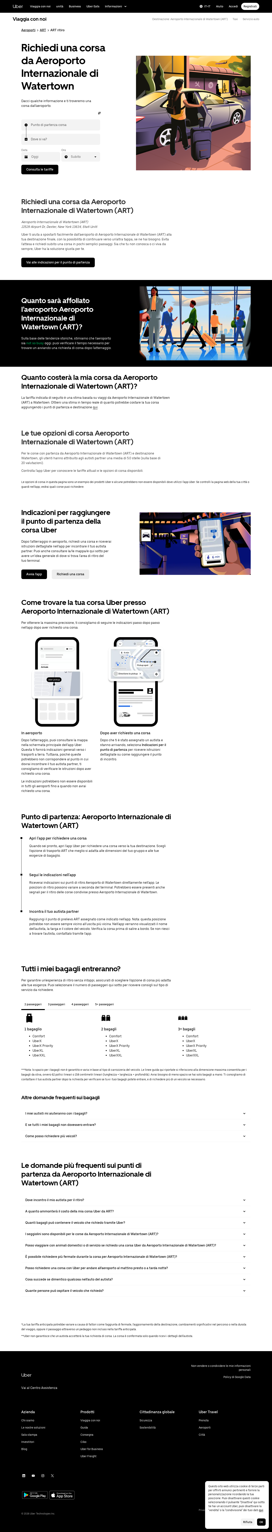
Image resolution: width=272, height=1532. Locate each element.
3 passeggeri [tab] (56, 1004)
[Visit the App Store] (62, 1495)
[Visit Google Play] (35, 1495)
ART (43, 30)
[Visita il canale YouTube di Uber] (33, 1475)
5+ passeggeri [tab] (104, 1004)
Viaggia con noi (40, 6)
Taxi (235, 19)
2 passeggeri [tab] (33, 1004)
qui (95, 407)
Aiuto (219, 6)
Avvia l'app (34, 574)
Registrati (250, 6)
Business (75, 6)
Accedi (233, 6)
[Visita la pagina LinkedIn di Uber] (23, 1475)
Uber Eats (92, 6)
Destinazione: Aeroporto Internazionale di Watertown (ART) (190, 19)
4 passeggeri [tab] (80, 1004)
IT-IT (207, 6)
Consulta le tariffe (39, 169)
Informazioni (113, 6)
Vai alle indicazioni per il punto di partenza (58, 262)
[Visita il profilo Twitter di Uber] (52, 1475)
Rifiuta (247, 1522)
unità (59, 6)
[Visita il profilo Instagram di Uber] (43, 1475)
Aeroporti (28, 30)
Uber (18, 6)
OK (261, 1522)
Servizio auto (251, 19)
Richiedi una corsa (70, 574)
